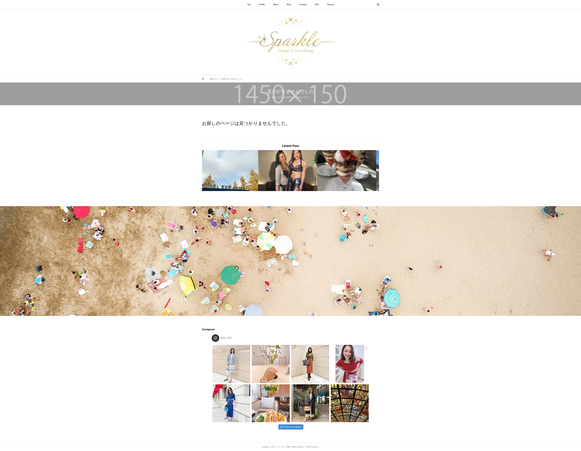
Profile (262, 4)
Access (330, 4)
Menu (276, 4)
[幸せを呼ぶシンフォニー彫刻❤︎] (350, 403)
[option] (231, 170)
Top (249, 4)
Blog (289, 4)
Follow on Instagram (292, 427)
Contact (303, 4)
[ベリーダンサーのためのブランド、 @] (231, 364)
